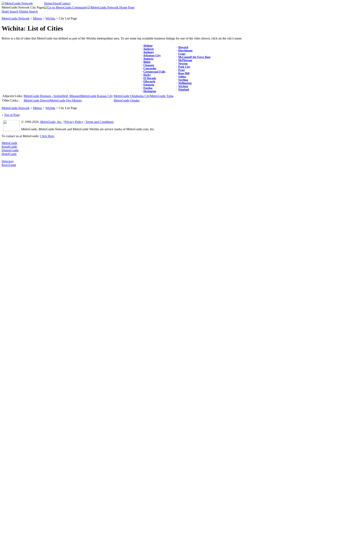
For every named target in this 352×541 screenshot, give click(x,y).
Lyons (181, 53)
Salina (182, 76)
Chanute (148, 65)
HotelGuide (9, 154)
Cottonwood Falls (154, 71)
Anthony (148, 52)
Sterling (183, 79)
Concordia (149, 68)
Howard (183, 47)
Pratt (181, 70)
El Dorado (149, 78)
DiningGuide (10, 150)
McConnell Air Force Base (194, 57)
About (56, 3)
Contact (65, 3)
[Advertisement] (18, 228)
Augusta (148, 58)
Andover (148, 48)
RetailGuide (9, 146)
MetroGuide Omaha (127, 100)
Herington (149, 91)
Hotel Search (10, 11)
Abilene (148, 45)
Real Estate (9, 165)
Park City (184, 66)
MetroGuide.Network (16, 18)
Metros (37, 18)
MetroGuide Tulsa (161, 96)
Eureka (147, 88)
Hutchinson (185, 50)
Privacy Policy (73, 122)
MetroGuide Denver (37, 100)
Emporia (148, 84)
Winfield (183, 89)
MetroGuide (9, 143)
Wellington (185, 83)
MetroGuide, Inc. (51, 122)
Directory (8, 161)
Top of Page (12, 115)
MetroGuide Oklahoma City (132, 96)
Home (48, 3)
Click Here (47, 136)
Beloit (147, 62)
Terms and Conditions (99, 122)
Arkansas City (152, 55)
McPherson (185, 60)
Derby (147, 75)
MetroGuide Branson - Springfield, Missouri (52, 96)
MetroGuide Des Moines (66, 100)
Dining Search (28, 11)
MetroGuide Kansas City (97, 96)
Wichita (50, 18)
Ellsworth (149, 81)
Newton (183, 63)
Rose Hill (183, 73)
